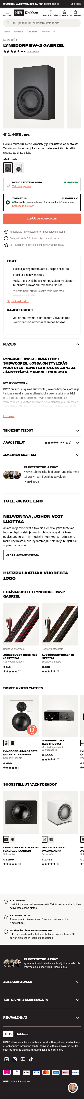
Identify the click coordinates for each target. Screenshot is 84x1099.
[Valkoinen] (19, 167)
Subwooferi (32, 32)
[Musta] (8, 167)
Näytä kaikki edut (18, 301)
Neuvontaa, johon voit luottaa (33, 519)
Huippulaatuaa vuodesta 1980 (35, 539)
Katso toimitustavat (23, 206)
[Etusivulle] (26, 12)
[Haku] (8, 22)
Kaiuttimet (18, 32)
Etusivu (7, 32)
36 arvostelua (33, 51)
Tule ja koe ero (23, 501)
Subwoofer (10, 39)
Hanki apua (31, 481)
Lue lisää (76, 3)
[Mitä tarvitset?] (73, 1088)
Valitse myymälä (21, 186)
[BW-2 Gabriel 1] (33, 92)
